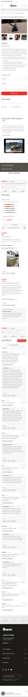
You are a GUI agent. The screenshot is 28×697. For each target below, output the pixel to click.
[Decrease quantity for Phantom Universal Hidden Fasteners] (3, 87)
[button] (2, 5)
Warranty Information (6, 169)
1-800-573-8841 (8, 635)
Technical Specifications (7, 165)
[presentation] (13, 258)
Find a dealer (5, 99)
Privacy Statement (6, 680)
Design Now (6, 135)
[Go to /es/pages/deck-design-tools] (14, 146)
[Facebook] (3, 670)
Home (2, 13)
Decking (3, 9)
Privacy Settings (12, 680)
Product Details (5, 46)
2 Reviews (13, 181)
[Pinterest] (8, 670)
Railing (9, 9)
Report (13, 273)
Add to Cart (14, 93)
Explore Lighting (17, 9)
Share (4, 107)
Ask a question (21, 340)
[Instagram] (5, 670)
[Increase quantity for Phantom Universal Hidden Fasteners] (25, 87)
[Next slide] (26, 26)
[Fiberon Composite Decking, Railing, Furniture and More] (13, 5)
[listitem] (4, 619)
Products (7, 13)
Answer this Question (7, 364)
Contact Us (5, 643)
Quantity (3, 83)
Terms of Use (17, 679)
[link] (4, 181)
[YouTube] (11, 670)
